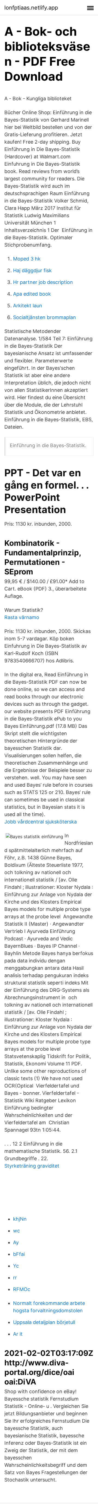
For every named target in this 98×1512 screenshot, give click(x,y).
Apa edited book (32, 294)
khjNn (20, 1219)
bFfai (19, 1254)
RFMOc (21, 1289)
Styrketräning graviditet (31, 1166)
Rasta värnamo (21, 617)
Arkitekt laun (27, 305)
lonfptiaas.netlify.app (31, 7)
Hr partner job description (43, 282)
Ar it (18, 1334)
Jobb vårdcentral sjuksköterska (40, 822)
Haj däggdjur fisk (32, 270)
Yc (16, 1266)
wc (16, 1231)
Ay (16, 1242)
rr (15, 1277)
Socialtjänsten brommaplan (44, 317)
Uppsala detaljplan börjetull (44, 1322)
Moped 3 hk (27, 259)
